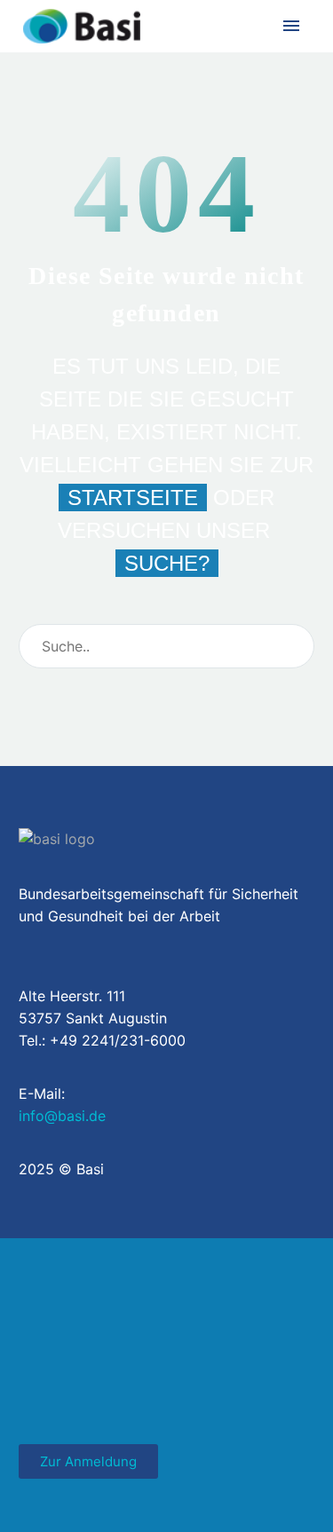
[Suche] (293, 646)
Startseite (132, 497)
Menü (291, 25)
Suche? (167, 563)
